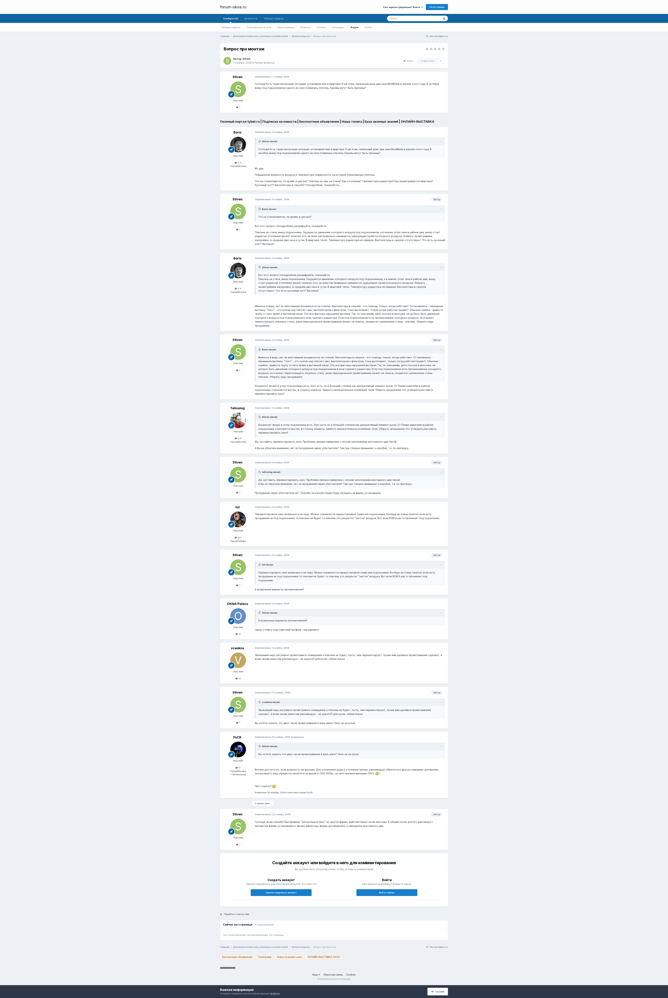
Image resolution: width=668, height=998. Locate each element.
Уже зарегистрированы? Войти (402, 7)
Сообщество (230, 18)
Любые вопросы (265, 62)
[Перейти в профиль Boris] (238, 144)
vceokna (237, 648)
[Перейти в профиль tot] (238, 519)
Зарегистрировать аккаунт (281, 892)
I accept (439, 991)
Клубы (368, 27)
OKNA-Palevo (237, 604)
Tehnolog (237, 408)
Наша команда (285, 27)
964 (239, 537)
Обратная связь (333, 974)
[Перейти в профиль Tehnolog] (238, 420)
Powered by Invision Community (334, 979)
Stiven (246, 58)
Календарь (338, 27)
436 (239, 438)
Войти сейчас (387, 892)
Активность (250, 18)
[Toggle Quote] (259, 141)
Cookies (351, 974)
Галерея (321, 27)
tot (237, 507)
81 (239, 767)
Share (409, 60)
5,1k (239, 162)
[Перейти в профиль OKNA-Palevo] (238, 616)
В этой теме (429, 18)
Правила (305, 27)
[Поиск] (444, 18)
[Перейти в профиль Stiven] (227, 61)
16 (239, 634)
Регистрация (437, 7)
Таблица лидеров (231, 27)
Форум (354, 27)
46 (239, 678)
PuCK (237, 737)
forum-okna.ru (233, 7)
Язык (315, 974)
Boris (237, 132)
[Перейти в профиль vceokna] (238, 660)
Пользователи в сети (259, 27)
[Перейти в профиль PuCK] (238, 749)
